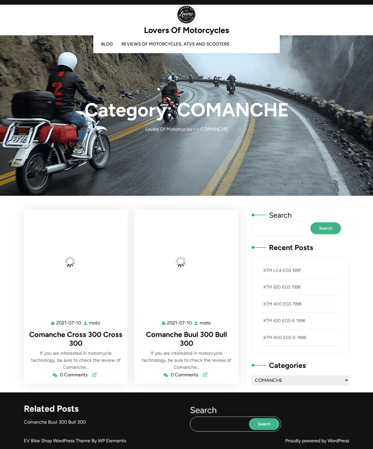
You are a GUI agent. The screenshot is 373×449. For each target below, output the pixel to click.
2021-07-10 (69, 323)
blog (107, 44)
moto (95, 323)
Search (280, 215)
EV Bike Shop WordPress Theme (58, 440)
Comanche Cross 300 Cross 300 (75, 338)
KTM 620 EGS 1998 (282, 287)
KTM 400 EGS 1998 (282, 304)
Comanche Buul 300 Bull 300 (186, 338)
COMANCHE (214, 129)
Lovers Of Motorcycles (186, 30)
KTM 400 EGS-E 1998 (284, 337)
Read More (73, 261)
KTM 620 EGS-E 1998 (284, 320)
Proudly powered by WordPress (317, 440)
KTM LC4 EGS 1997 (282, 270)
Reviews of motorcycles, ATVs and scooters (175, 44)
